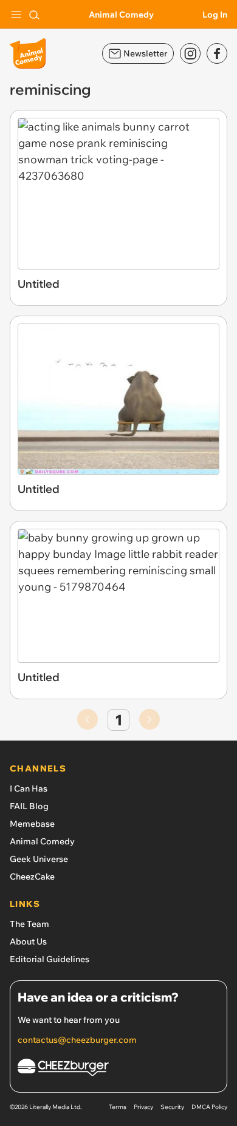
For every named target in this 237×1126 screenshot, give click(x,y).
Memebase (32, 823)
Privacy (143, 1107)
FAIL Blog (29, 806)
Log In (214, 14)
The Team (29, 923)
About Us (28, 941)
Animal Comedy (121, 14)
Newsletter (145, 53)
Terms (117, 1107)
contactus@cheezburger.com (77, 1039)
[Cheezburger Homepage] (118, 1069)
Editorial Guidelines (49, 959)
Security (172, 1107)
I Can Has (28, 788)
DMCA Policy (209, 1107)
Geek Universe (39, 858)
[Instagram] (190, 53)
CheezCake (32, 876)
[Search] (34, 14)
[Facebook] (217, 53)
